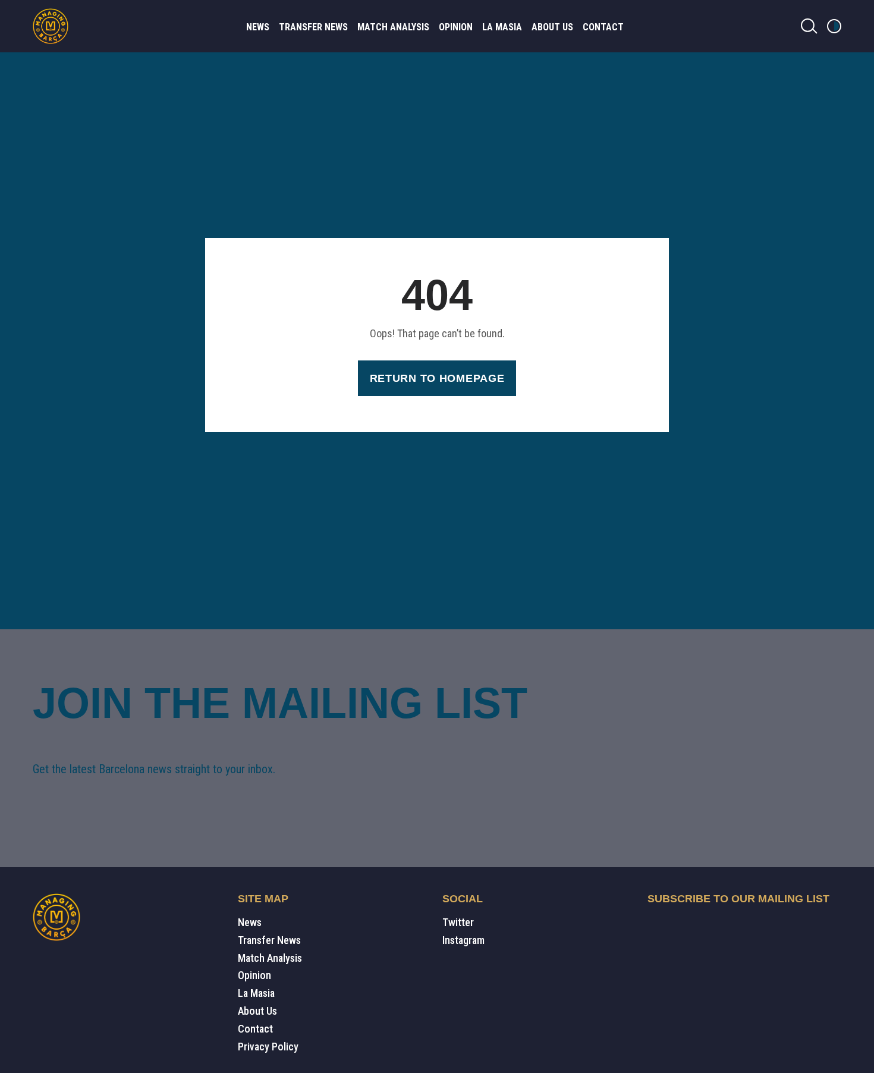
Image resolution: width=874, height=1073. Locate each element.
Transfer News (313, 27)
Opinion (456, 27)
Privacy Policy (268, 1046)
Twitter (458, 922)
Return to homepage (437, 378)
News (257, 27)
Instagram (463, 940)
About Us (552, 27)
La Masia (502, 27)
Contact (603, 27)
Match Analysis (393, 27)
